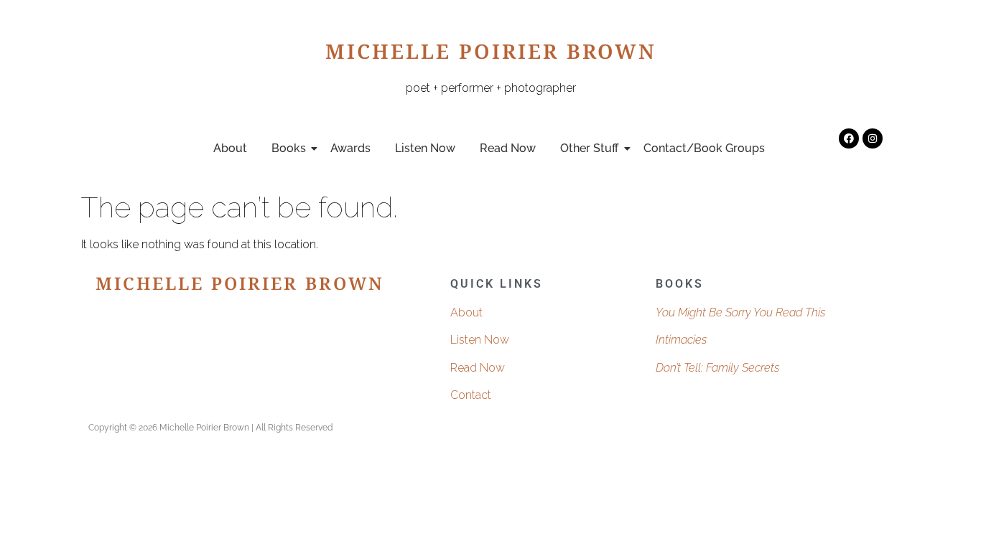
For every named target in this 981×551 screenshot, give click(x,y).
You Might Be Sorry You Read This (740, 312)
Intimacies (681, 340)
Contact (470, 395)
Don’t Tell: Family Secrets (717, 368)
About (230, 148)
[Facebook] (849, 138)
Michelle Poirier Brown (490, 55)
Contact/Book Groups (704, 148)
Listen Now (425, 148)
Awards (350, 148)
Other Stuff (589, 148)
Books (288, 148)
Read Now (508, 148)
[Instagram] (873, 138)
